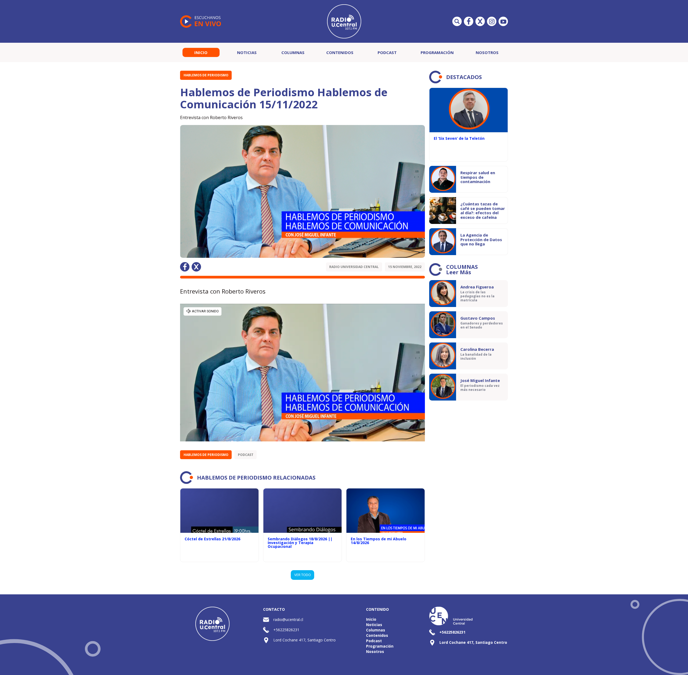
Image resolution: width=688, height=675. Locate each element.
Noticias (247, 52)
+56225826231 (286, 629)
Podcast (387, 52)
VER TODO (302, 574)
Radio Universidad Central (354, 267)
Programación (437, 52)
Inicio (200, 52)
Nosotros (487, 52)
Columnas (292, 52)
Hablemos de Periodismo (206, 75)
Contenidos (339, 52)
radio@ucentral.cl (288, 619)
